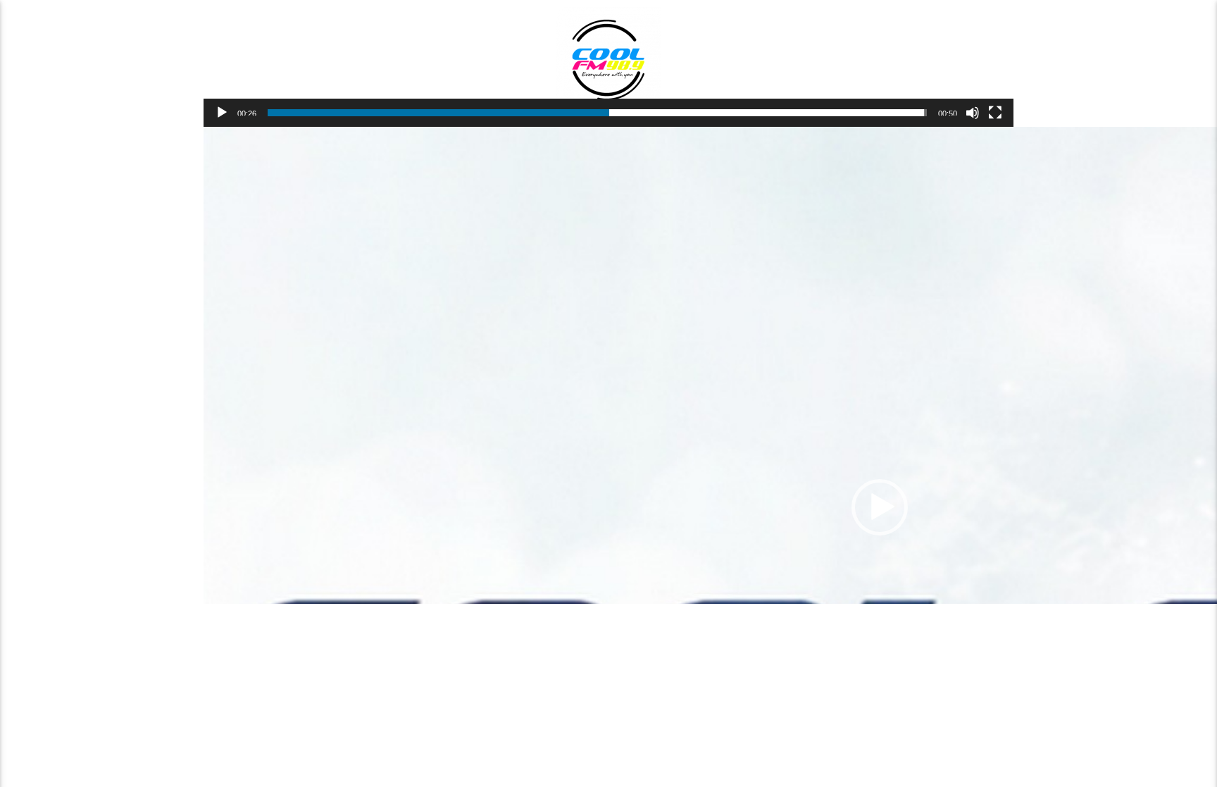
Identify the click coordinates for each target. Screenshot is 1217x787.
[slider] (597, 112)
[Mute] (973, 113)
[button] (879, 507)
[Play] (222, 113)
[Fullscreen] (995, 113)
